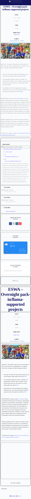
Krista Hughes (20, 98)
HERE (24, 76)
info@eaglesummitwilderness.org (11, 156)
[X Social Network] (13, 223)
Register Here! (17, 34)
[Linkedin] (17, 223)
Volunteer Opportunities (10, 211)
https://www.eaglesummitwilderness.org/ (13, 161)
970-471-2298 (9, 151)
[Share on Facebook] (10, 223)
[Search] (28, 2)
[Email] (20, 223)
